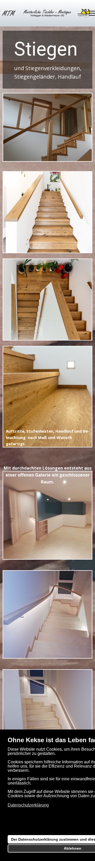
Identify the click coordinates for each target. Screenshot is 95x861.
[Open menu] (92, 13)
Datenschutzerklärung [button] (28, 805)
